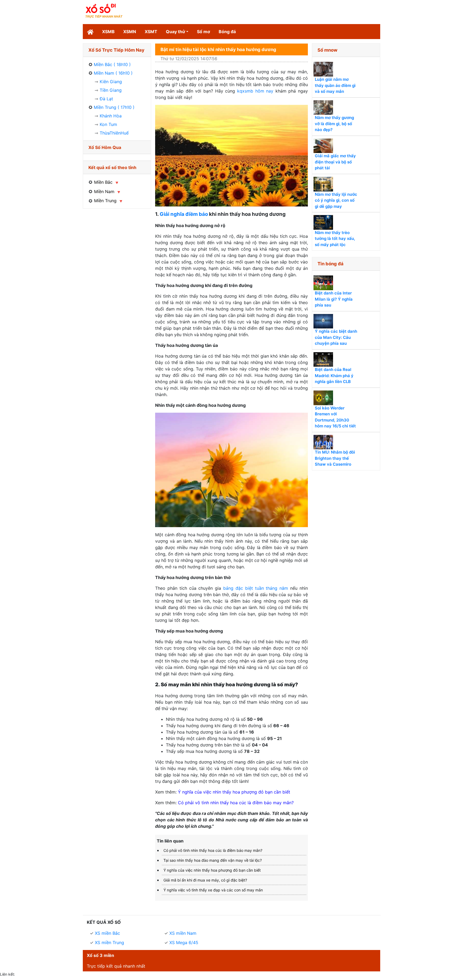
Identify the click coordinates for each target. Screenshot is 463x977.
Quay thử (175, 31)
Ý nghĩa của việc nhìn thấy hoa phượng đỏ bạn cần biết (234, 792)
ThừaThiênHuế (114, 133)
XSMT (151, 31)
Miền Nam (104, 191)
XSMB (108, 31)
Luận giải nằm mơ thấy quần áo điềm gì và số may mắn (335, 85)
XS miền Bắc (107, 933)
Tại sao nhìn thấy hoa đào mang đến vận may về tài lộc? (212, 860)
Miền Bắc (103, 182)
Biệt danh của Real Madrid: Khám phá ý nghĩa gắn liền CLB (334, 375)
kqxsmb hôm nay (255, 91)
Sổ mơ (203, 31)
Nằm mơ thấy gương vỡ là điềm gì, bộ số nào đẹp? (334, 123)
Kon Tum (108, 124)
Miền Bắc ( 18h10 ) (112, 64)
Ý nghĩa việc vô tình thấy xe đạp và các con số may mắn (213, 890)
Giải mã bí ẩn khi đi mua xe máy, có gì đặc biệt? (205, 880)
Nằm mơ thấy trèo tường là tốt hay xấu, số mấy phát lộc (335, 238)
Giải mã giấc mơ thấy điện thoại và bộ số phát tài (335, 161)
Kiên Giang (111, 81)
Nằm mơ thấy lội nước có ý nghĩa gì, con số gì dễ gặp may (336, 200)
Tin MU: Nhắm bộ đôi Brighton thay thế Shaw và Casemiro (335, 458)
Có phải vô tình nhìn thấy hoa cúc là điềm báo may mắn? (236, 802)
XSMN (129, 31)
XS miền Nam (182, 933)
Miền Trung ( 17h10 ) (114, 107)
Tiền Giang (111, 90)
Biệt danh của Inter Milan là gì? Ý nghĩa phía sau (334, 299)
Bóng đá (227, 31)
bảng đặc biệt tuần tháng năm (255, 588)
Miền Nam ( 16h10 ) (113, 73)
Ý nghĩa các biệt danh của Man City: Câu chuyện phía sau (336, 337)
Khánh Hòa (111, 115)
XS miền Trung (109, 942)
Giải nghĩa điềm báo (184, 214)
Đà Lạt (106, 98)
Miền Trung (105, 200)
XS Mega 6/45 (183, 942)
